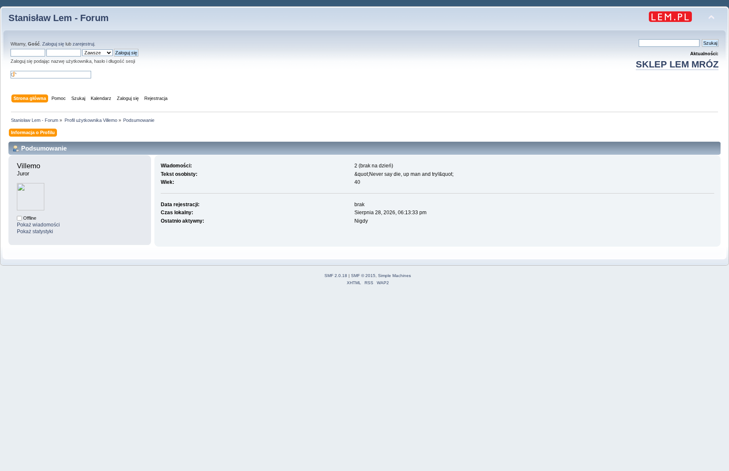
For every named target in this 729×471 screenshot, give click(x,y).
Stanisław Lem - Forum (58, 18)
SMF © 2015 (363, 275)
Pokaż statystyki (35, 231)
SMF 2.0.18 (335, 275)
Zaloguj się (53, 43)
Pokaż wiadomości (38, 225)
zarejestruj (83, 43)
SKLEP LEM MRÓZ (677, 64)
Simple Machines (394, 275)
